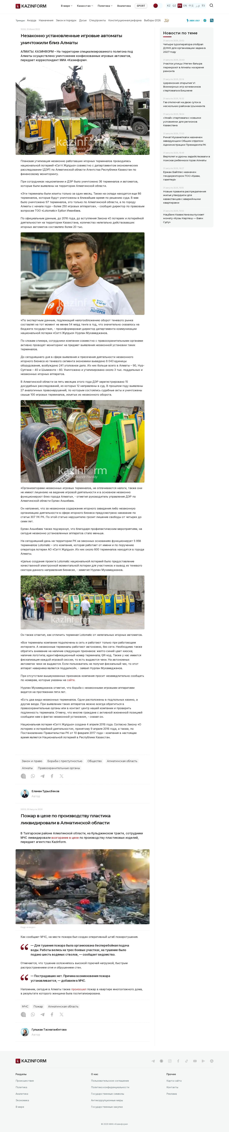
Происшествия (25, 1080)
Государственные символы (107, 1093)
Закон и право (32, 761)
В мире (20, 1106)
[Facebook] (52, 776)
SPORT (141, 5)
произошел (78, 989)
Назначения (46, 20)
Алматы (27, 768)
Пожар (38, 1006)
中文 (191, 5)
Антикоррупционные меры (107, 1100)
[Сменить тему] (158, 5)
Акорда (31, 20)
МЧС (25, 1006)
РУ (179, 5)
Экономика (22, 1100)
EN (185, 5)
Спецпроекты (97, 20)
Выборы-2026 (152, 20)
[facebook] (178, 1061)
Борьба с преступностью (64, 761)
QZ (174, 5)
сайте (71, 680)
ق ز (198, 5)
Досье (83, 20)
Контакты (172, 1087)
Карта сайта (174, 1080)
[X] (61, 776)
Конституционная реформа (125, 20)
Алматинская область (122, 761)
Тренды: (20, 20)
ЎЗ (203, 5)
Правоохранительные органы (59, 768)
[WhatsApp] (33, 776)
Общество (95, 761)
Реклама (171, 1093)
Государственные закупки (107, 1106)
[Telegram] (42, 776)
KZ (168, 5)
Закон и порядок (66, 20)
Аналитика (124, 6)
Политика (21, 1087)
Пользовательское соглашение (110, 1080)
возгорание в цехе (65, 837)
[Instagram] (23, 776)
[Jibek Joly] (194, 20)
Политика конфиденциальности (110, 1087)
